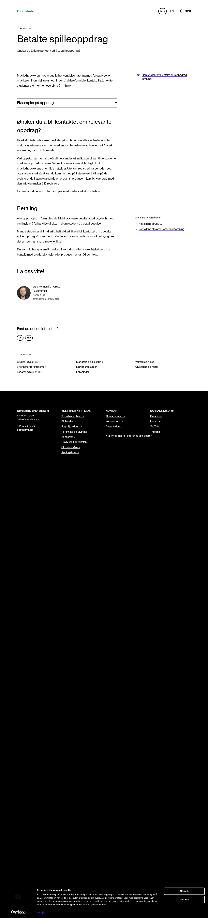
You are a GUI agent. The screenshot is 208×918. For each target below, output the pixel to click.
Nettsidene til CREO (150, 224)
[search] (185, 11)
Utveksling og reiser (146, 367)
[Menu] (198, 11)
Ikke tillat (184, 899)
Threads (155, 432)
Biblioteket (67, 421)
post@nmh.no (25, 430)
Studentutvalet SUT (28, 362)
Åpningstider (69, 452)
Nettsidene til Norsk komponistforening (161, 229)
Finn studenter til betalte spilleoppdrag (164, 75)
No (162, 11)
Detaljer (41, 912)
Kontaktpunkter (115, 421)
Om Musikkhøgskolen (74, 442)
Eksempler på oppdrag (35, 103)
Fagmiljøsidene (70, 426)
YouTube (155, 426)
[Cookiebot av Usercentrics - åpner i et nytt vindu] (18, 912)
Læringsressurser (86, 367)
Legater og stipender (29, 372)
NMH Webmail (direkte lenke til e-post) (128, 436)
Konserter (67, 437)
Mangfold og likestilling (89, 362)
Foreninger (82, 372)
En (172, 11)
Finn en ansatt (114, 416)
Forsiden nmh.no (71, 416)
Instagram (156, 421)
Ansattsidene (113, 426)
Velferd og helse (144, 362)
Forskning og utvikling (74, 432)
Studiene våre (69, 447)
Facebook (156, 416)
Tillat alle (184, 891)
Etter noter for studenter (31, 367)
